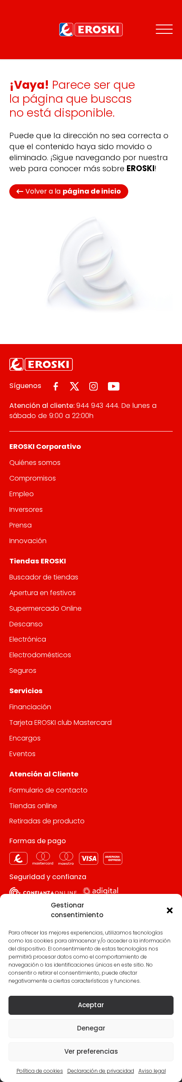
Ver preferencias (91, 1051)
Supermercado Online (45, 608)
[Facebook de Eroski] (56, 386)
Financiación (30, 707)
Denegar (91, 1028)
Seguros (22, 670)
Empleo (21, 494)
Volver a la (73, 191)
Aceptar (91, 1004)
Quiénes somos (35, 462)
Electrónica (27, 639)
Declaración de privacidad (100, 1070)
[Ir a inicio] (91, 29)
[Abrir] (164, 30)
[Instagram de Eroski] (93, 386)
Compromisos (32, 478)
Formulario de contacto (48, 790)
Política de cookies (40, 1070)
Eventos (22, 754)
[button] (169, 910)
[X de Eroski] (74, 386)
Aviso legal (152, 1070)
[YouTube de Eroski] (113, 386)
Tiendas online (33, 806)
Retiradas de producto (47, 821)
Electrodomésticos (40, 655)
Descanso (26, 624)
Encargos (25, 738)
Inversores (26, 509)
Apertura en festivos (42, 593)
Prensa (20, 525)
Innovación (28, 541)
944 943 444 (97, 405)
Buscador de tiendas (43, 577)
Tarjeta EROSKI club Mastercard (60, 722)
